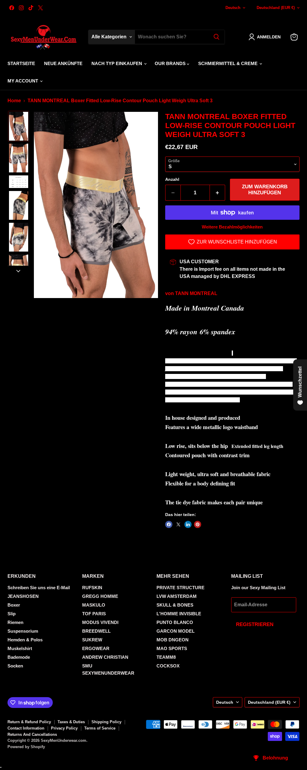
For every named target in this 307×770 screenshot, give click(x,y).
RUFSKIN (92, 587)
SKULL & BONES (174, 604)
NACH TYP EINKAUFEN (117, 63)
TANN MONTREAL (196, 293)
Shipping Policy (106, 722)
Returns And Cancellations (32, 734)
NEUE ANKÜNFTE (63, 63)
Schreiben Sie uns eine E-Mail (38, 587)
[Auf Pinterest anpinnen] (197, 524)
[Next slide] (18, 270)
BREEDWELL (96, 631)
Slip (11, 613)
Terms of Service (99, 728)
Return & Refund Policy (29, 722)
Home (14, 100)
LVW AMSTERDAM (176, 596)
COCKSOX (168, 665)
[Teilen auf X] (178, 524)
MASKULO (93, 604)
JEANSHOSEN (23, 596)
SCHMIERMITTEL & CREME (228, 63)
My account (23, 80)
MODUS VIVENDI (100, 622)
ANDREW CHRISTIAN (105, 657)
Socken (15, 665)
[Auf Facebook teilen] (168, 524)
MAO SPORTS (171, 648)
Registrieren (254, 624)
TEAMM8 (166, 657)
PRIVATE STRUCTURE (180, 587)
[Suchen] (216, 37)
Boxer (13, 604)
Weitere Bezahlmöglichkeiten (232, 226)
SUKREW (92, 639)
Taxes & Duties (71, 722)
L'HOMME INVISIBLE (178, 613)
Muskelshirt (19, 648)
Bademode (18, 657)
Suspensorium (22, 631)
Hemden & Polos (25, 639)
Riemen (15, 622)
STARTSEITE (21, 63)
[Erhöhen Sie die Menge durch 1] (217, 193)
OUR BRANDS (171, 63)
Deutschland (276, 7)
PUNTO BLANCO (174, 622)
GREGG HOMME (100, 596)
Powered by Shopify (26, 747)
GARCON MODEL (175, 631)
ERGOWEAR (95, 648)
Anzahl (172, 179)
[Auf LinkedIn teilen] (188, 524)
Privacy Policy (64, 728)
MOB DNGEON (172, 639)
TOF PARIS (94, 613)
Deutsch (232, 7)
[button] (266, 36)
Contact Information (25, 728)
